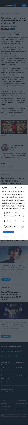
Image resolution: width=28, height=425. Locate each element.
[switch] (22, 216)
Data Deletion (6, 237)
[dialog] (14, 212)
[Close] (25, 188)
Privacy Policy (22, 237)
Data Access (14, 237)
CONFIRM (8, 231)
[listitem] (14, 213)
